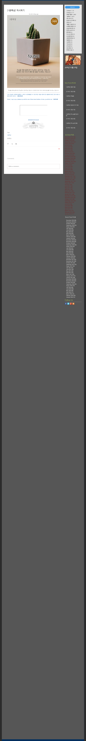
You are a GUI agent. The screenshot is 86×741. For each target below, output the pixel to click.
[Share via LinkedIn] (16, 144)
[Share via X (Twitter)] (12, 144)
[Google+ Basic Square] (71, 304)
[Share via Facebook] (8, 144)
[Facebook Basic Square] (66, 304)
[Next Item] (78, 60)
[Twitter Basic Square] (68, 304)
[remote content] (33, 110)
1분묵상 (9, 135)
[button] (72, 7)
